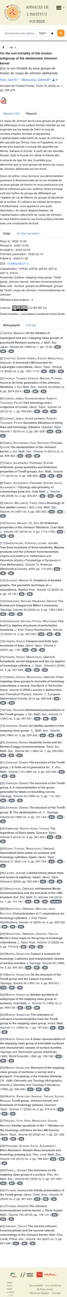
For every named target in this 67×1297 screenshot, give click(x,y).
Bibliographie (11, 325)
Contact (56, 1293)
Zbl (11, 351)
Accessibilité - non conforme (45, 1285)
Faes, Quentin (9, 80)
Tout (41, 33)
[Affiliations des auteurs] (55, 80)
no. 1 (13, 47)
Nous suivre (46, 1289)
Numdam (56, 901)
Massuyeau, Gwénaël (35, 80)
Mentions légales (39, 1293)
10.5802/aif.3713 (17, 263)
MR (3, 351)
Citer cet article (29, 233)
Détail (7, 233)
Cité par (31, 325)
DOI (57, 347)
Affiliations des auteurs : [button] (15, 300)
